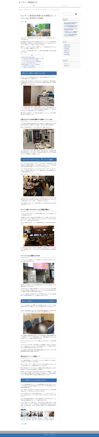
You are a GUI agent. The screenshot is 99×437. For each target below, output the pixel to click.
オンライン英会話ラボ (28, 2)
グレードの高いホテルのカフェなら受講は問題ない (32, 61)
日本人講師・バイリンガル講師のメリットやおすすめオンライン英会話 (45, 418)
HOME (34, 5)
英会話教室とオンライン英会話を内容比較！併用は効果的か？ (34, 418)
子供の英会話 (66, 48)
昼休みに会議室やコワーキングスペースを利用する (30, 64)
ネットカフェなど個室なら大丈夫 (28, 62)
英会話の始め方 (67, 54)
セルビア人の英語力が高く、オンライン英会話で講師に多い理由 (51, 418)
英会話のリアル (67, 50)
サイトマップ (64, 5)
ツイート (22, 21)
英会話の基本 (66, 52)
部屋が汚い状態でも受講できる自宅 (27, 57)
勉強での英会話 (67, 46)
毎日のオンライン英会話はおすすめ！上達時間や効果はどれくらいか (40, 418)
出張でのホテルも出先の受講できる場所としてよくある (32, 58)
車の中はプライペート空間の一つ (28, 65)
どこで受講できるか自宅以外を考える (28, 67)
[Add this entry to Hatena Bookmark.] (25, 21)
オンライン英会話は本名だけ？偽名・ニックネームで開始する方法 (23, 418)
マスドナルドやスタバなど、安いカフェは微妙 (29, 60)
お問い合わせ (66, 65)
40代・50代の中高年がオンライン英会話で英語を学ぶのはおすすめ (29, 418)
